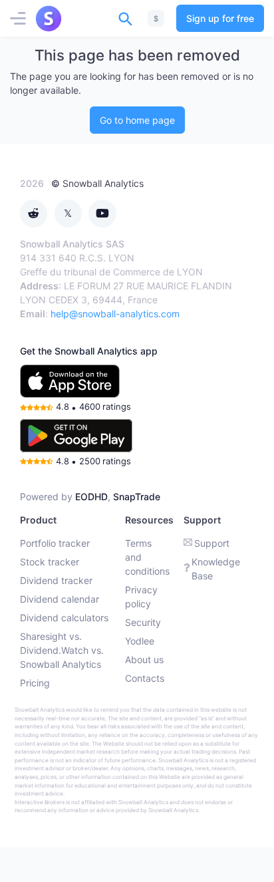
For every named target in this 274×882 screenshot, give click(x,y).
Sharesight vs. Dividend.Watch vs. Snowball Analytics (62, 650)
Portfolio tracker (55, 543)
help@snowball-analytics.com (115, 313)
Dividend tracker (56, 580)
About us (144, 659)
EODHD (91, 496)
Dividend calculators (64, 617)
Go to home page (137, 120)
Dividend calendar (59, 599)
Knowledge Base (216, 568)
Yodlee (139, 641)
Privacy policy (141, 596)
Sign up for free (220, 18)
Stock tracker (49, 561)
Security (143, 622)
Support (211, 543)
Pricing (35, 682)
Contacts (144, 678)
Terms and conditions (147, 557)
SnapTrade (136, 496)
